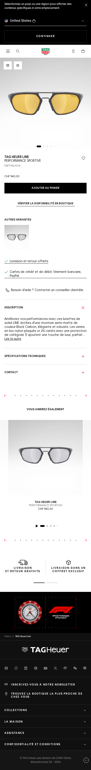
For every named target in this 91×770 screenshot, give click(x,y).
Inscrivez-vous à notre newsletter (43, 684)
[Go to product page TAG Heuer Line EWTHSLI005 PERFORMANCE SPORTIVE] (16, 237)
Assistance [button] (14, 733)
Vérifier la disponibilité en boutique (45, 203)
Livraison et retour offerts (29, 261)
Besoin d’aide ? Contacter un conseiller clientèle (47, 290)
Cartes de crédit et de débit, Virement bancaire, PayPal (45, 274)
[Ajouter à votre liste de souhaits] (83, 158)
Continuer (61, 36)
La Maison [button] (13, 722)
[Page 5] (53, 146)
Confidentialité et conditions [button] (32, 744)
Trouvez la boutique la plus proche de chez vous (47, 695)
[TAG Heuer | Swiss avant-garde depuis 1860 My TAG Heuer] (45, 649)
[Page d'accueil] (45, 51)
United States (20, 20)
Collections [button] (15, 710)
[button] (73, 51)
